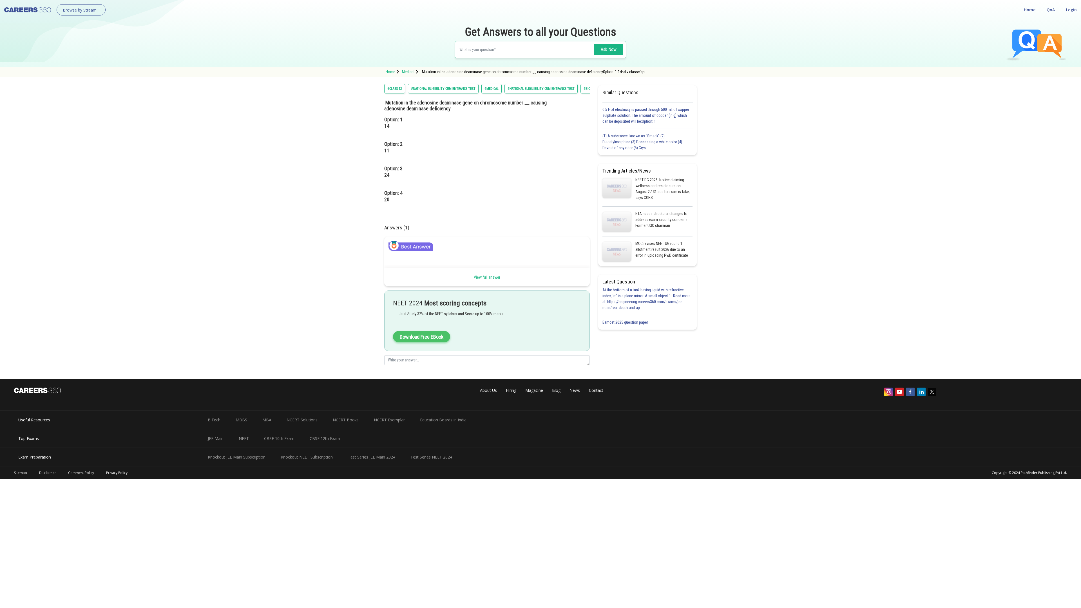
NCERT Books (346, 420)
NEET (244, 438)
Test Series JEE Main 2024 (371, 457)
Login (1071, 9)
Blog (556, 390)
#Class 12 (394, 89)
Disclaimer (47, 472)
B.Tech (214, 420)
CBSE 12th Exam (325, 438)
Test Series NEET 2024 (431, 457)
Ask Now (609, 49)
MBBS (241, 420)
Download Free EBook (421, 337)
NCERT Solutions (302, 420)
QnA (1051, 9)
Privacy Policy (117, 472)
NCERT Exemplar (389, 420)
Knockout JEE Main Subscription (236, 457)
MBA (266, 420)
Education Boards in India (443, 420)
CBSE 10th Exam (279, 438)
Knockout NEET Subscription (307, 457)
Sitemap (20, 472)
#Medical (491, 89)
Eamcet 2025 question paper (625, 322)
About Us (488, 390)
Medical (408, 72)
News (574, 390)
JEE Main (216, 438)
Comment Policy (81, 472)
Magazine (534, 390)
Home (1029, 9)
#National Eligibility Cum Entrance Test (443, 89)
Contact (596, 390)
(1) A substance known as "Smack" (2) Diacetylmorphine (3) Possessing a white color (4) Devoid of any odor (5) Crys (642, 142)
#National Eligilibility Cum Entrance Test (541, 89)
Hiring (511, 390)
